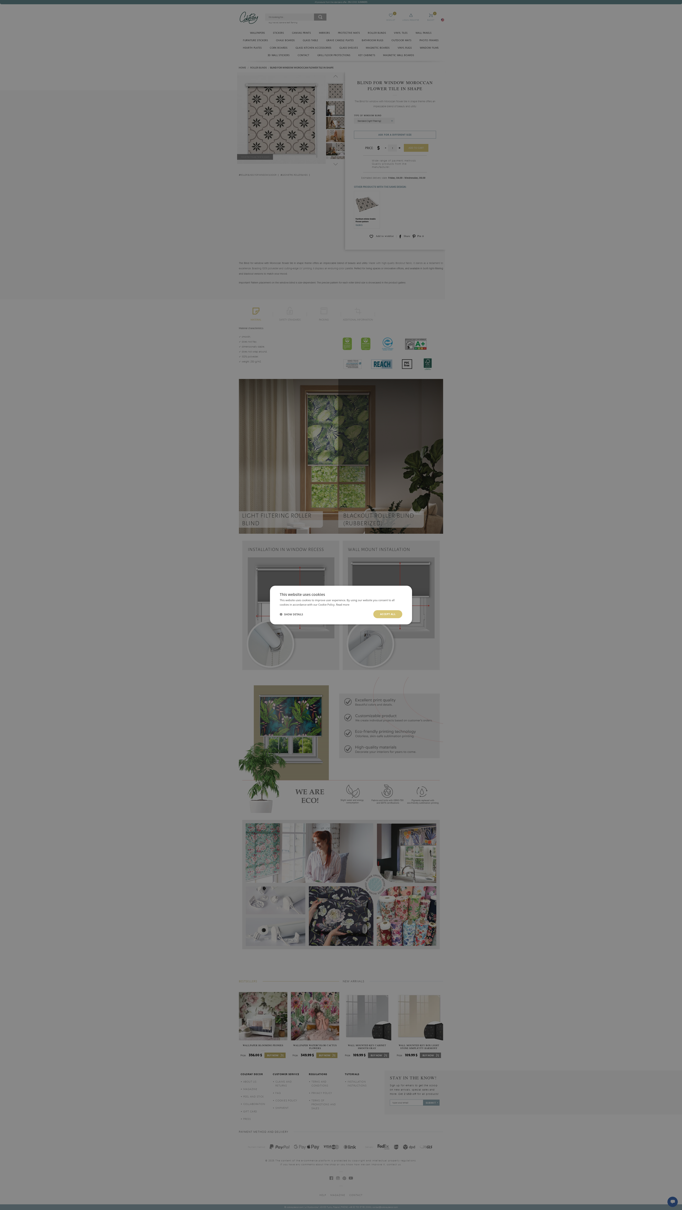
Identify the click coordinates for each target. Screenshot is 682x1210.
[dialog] (341, 605)
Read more (342, 604)
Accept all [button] (388, 614)
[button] (291, 614)
